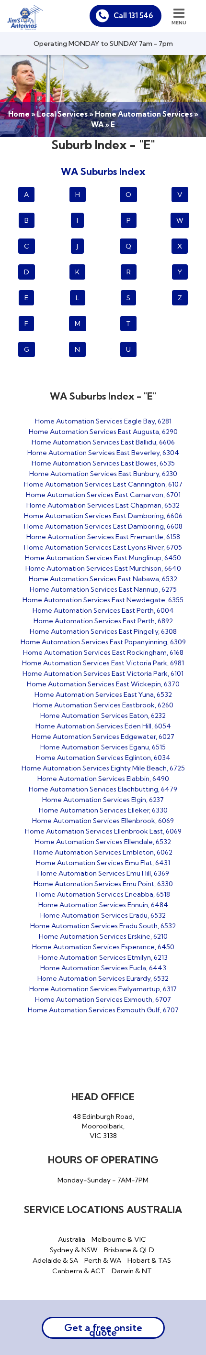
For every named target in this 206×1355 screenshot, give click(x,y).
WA (97, 124)
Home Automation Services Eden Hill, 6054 (103, 726)
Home (19, 114)
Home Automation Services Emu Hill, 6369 (103, 873)
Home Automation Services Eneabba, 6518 (103, 894)
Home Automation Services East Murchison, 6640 (103, 568)
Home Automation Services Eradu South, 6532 (103, 925)
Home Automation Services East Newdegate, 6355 (103, 600)
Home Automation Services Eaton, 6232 (103, 715)
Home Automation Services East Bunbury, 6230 (103, 473)
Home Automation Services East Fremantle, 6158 (103, 536)
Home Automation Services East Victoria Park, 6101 (103, 673)
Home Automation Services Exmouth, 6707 (103, 999)
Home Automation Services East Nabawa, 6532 (103, 579)
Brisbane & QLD (129, 1250)
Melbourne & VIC (119, 1239)
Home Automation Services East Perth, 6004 (103, 610)
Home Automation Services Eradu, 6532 (103, 915)
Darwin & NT (132, 1271)
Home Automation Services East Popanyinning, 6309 (103, 642)
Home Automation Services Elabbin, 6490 (103, 778)
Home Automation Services (144, 114)
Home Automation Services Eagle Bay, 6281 (103, 421)
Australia (71, 1239)
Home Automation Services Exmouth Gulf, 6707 (103, 1010)
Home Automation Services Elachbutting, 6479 (103, 789)
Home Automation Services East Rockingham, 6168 (103, 652)
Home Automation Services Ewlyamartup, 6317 (103, 989)
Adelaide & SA (55, 1260)
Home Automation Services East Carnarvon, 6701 (103, 494)
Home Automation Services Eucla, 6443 (103, 968)
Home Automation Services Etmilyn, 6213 (103, 957)
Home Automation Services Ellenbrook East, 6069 (103, 831)
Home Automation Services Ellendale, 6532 (103, 841)
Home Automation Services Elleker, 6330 (103, 810)
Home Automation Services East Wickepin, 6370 (103, 684)
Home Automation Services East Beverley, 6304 (103, 452)
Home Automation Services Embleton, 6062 (103, 852)
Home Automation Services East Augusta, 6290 (103, 431)
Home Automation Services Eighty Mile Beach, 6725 (103, 768)
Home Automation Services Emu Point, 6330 (103, 883)
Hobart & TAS (149, 1260)
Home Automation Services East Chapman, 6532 (103, 505)
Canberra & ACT (78, 1271)
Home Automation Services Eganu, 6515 (103, 747)
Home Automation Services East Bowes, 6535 (103, 463)
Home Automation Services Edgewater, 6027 (103, 736)
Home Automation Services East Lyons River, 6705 (103, 547)
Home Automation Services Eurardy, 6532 (103, 978)
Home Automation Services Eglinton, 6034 (103, 757)
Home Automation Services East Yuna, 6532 (103, 694)
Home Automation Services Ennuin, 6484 (103, 904)
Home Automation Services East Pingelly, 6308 (103, 631)
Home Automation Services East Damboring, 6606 (103, 515)
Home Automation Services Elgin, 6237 (103, 799)
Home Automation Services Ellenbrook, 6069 (103, 820)
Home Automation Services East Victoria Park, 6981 (103, 663)
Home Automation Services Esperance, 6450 (103, 947)
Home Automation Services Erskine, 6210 (103, 936)
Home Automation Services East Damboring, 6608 (103, 526)
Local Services (62, 114)
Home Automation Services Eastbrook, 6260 (103, 705)
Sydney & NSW (74, 1250)
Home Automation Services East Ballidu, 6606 (103, 442)
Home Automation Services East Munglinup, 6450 (103, 557)
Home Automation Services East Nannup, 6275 (103, 589)
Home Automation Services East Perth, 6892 (103, 621)
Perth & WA (102, 1260)
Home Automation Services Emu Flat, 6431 (103, 862)
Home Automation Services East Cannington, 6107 (103, 484)
